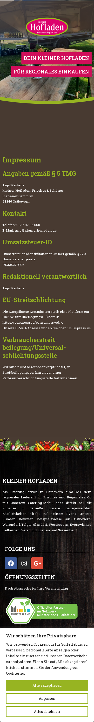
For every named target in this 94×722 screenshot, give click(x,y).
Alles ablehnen (47, 711)
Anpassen (47, 698)
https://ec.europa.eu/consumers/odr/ (32, 322)
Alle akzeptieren (47, 685)
